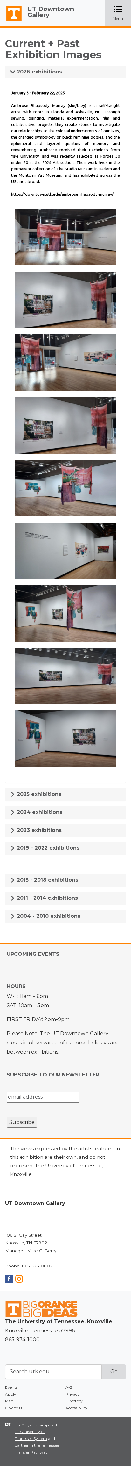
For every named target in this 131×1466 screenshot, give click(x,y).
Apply (10, 1394)
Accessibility (76, 1408)
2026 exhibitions (38, 72)
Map (9, 1401)
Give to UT (14, 1408)
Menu (122, 13)
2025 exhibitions (38, 794)
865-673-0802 (37, 1265)
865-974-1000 (22, 1339)
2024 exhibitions (38, 812)
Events (11, 1387)
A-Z (69, 1387)
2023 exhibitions (38, 830)
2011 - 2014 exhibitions (46, 898)
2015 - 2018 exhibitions (46, 880)
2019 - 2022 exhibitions (47, 848)
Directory (74, 1401)
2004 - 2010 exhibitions (47, 916)
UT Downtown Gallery (50, 12)
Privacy (72, 1394)
